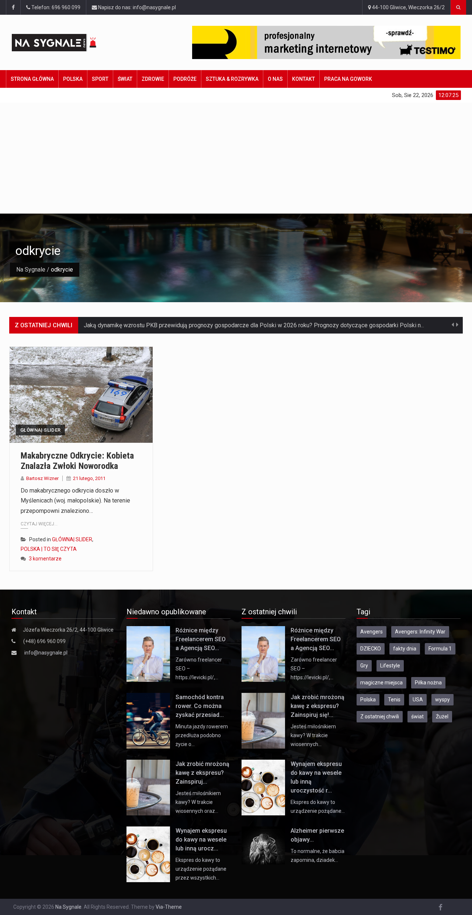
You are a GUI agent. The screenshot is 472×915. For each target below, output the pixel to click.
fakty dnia (404, 649)
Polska (73, 79)
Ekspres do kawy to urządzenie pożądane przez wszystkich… (201, 869)
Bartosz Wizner (42, 478)
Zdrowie (153, 79)
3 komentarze (45, 559)
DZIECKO (370, 649)
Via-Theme (169, 907)
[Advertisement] (236, 158)
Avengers (371, 632)
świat (417, 716)
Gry (364, 666)
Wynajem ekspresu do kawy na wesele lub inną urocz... (201, 839)
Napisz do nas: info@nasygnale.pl (136, 7)
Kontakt (303, 79)
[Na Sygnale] (67, 42)
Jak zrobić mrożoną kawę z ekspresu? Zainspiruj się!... (317, 706)
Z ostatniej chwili (379, 716)
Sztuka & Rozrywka (232, 79)
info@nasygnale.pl (45, 653)
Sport (100, 79)
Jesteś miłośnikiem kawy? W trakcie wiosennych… (313, 735)
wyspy (442, 699)
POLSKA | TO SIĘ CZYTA (49, 549)
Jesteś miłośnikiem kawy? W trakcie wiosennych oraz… (198, 802)
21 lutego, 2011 (89, 478)
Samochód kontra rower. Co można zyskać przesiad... (200, 706)
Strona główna (32, 79)
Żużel (442, 716)
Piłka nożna (428, 683)
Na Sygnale (30, 269)
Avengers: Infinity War (420, 632)
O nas (275, 79)
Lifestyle (390, 666)
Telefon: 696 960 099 (55, 7)
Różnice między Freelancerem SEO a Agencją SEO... (201, 639)
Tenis (394, 699)
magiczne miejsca (381, 683)
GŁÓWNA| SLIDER (40, 430)
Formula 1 (440, 649)
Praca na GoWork (348, 79)
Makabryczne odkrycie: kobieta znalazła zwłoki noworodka (77, 461)
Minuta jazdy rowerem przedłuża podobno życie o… (202, 735)
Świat (125, 79)
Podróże (185, 79)
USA (418, 699)
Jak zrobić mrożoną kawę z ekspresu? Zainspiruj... (202, 772)
